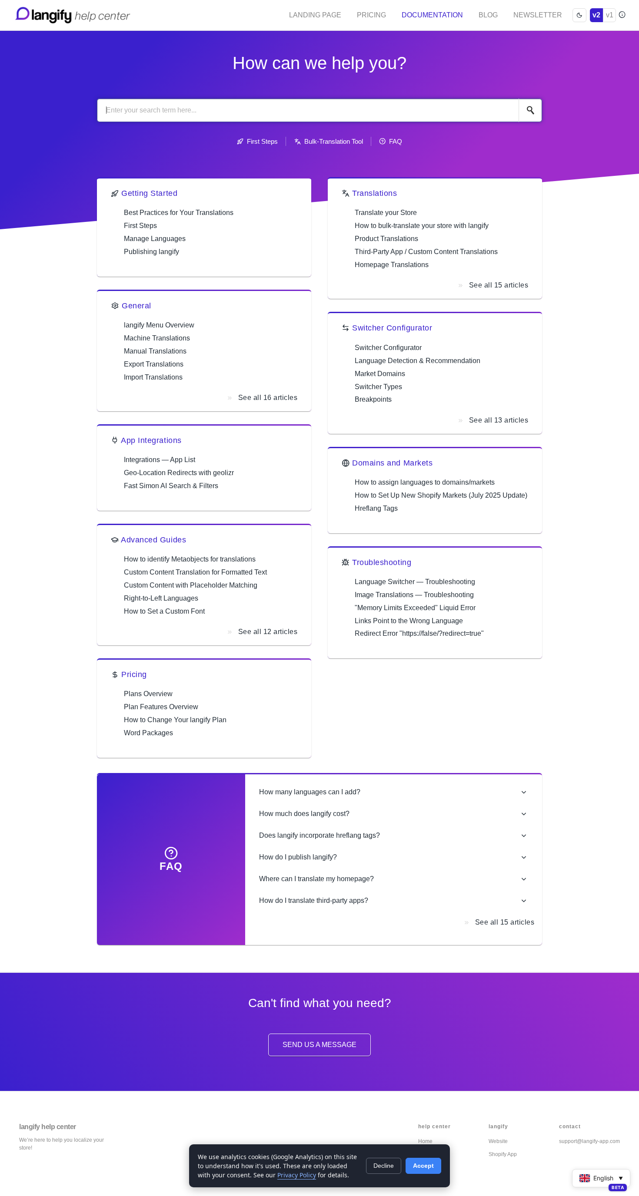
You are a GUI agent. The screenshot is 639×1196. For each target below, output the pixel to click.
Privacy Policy (296, 1175)
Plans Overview (148, 693)
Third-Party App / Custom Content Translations (426, 251)
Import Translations (153, 377)
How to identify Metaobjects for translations (190, 559)
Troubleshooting (381, 562)
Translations (374, 193)
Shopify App (503, 1154)
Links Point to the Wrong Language (409, 620)
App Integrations (151, 440)
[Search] (530, 110)
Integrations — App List (159, 459)
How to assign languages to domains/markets (425, 482)
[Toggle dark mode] (579, 15)
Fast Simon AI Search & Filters (171, 485)
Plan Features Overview (161, 706)
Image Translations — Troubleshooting (414, 594)
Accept (423, 1165)
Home (425, 1141)
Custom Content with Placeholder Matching (190, 585)
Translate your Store (386, 212)
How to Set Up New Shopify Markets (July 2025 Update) (441, 495)
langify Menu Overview (159, 325)
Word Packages (148, 733)
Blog (488, 15)
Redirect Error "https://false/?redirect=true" (419, 633)
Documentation (432, 15)
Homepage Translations (392, 264)
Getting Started (149, 193)
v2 (596, 15)
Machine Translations (157, 338)
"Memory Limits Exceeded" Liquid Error (415, 607)
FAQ (395, 141)
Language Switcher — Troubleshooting (415, 581)
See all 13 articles (498, 420)
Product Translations (386, 238)
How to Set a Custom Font (164, 611)
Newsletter (537, 15)
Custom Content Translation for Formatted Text (195, 572)
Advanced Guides (153, 539)
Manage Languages (155, 238)
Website (498, 1141)
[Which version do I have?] (622, 15)
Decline (383, 1165)
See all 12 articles (267, 631)
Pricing (371, 15)
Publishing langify (151, 251)
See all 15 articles (498, 285)
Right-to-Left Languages (161, 598)
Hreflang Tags (376, 508)
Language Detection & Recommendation (417, 360)
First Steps (262, 141)
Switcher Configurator (392, 328)
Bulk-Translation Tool (333, 141)
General (136, 305)
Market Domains (380, 373)
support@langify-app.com (589, 1141)
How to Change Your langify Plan (175, 720)
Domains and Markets (392, 463)
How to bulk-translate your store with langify (422, 225)
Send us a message (319, 1044)
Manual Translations (155, 351)
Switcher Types (378, 386)
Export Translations (153, 364)
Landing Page (315, 15)
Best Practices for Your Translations (178, 212)
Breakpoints (373, 399)
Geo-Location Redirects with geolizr (179, 472)
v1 (609, 15)
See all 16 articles (267, 397)
